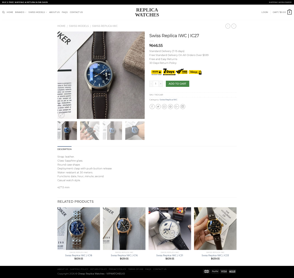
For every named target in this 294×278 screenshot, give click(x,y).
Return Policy (98, 269)
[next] (139, 75)
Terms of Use (135, 269)
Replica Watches (147, 12)
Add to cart (177, 83)
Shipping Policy (79, 269)
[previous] (63, 75)
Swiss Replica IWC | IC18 (78, 255)
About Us (54, 12)
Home (10, 12)
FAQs (65, 12)
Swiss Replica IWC (105, 26)
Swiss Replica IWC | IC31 (169, 255)
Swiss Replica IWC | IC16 (124, 255)
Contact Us (76, 12)
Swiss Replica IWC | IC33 (215, 255)
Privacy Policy (117, 269)
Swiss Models (36, 12)
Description (64, 149)
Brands (19, 12)
